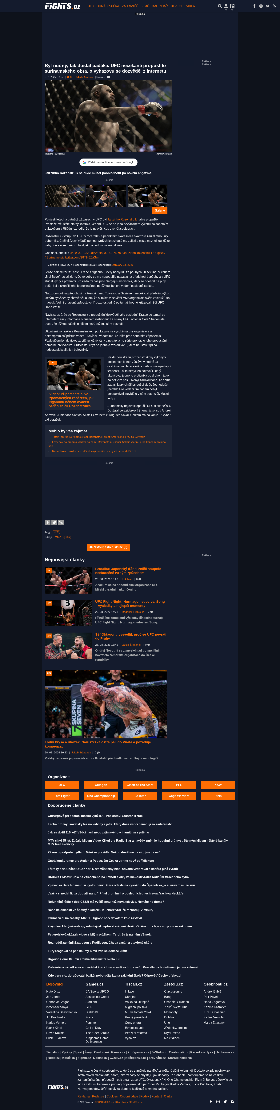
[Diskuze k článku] (108, 77)
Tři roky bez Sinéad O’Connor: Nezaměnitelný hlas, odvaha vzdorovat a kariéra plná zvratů (113, 869)
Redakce (98, 1096)
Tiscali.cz (53, 1052)
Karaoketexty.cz (201, 1052)
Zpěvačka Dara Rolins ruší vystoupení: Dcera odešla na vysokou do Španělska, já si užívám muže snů (121, 885)
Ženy (88, 1052)
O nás (168, 1096)
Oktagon (101, 785)
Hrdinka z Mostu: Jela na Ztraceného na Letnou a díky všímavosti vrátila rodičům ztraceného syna (118, 877)
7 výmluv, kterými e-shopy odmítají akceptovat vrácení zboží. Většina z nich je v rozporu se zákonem (120, 926)
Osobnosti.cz (178, 1052)
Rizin (218, 796)
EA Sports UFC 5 (97, 991)
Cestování (101, 1052)
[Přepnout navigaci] (226, 6)
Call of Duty (93, 1027)
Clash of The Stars (140, 785)
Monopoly (171, 1012)
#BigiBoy (159, 253)
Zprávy (67, 1052)
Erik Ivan (127, 579)
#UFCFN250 (112, 253)
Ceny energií (133, 1022)
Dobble (169, 1017)
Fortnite (91, 1022)
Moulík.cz (68, 1057)
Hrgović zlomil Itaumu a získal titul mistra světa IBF (84, 959)
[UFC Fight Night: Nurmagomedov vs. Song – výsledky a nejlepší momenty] (68, 613)
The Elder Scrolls (97, 1033)
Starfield (91, 1002)
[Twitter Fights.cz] (267, 6)
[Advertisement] (108, 491)
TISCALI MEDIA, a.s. (104, 1102)
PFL (179, 785)
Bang (167, 996)
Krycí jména (172, 1033)
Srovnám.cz (157, 1057)
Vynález (130, 1038)
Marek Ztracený (214, 1022)
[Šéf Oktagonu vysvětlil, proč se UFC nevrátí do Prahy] (68, 646)
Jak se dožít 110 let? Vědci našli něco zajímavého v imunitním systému (98, 832)
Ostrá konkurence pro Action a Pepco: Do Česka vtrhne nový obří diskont (101, 860)
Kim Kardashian (214, 1012)
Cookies (112, 1096)
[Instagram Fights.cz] (261, 6)
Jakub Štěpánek (131, 644)
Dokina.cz (100, 1057)
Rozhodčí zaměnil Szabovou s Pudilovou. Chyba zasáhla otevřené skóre (100, 942)
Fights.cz (84, 1057)
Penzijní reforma (136, 1033)
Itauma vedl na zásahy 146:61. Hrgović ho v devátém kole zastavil (95, 918)
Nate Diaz (53, 991)
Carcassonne (173, 991)
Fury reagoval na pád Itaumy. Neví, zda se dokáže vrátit (87, 951)
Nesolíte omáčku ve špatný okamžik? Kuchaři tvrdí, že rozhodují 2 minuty (100, 910)
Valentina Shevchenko (61, 1012)
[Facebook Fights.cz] (254, 6)
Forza (89, 1017)
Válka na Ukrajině (137, 1002)
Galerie (160, 210)
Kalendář (160, 6)
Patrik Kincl (54, 1027)
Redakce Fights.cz (133, 611)
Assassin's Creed (97, 996)
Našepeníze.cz (135, 1057)
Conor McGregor (57, 1002)
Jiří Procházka (56, 1017)
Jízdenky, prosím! (175, 1027)
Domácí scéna (108, 6)
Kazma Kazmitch (215, 1007)
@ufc (73, 253)
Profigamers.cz (138, 1052)
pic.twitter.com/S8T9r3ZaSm (79, 257)
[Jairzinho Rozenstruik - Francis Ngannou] (147, 196)
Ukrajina (130, 996)
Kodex (145, 1096)
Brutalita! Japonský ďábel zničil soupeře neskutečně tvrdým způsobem (128, 571)
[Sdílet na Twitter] (54, 522)
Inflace (129, 991)
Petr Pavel (211, 996)
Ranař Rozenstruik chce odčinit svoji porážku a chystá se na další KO (94, 451)
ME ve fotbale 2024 (138, 1012)
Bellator (140, 796)
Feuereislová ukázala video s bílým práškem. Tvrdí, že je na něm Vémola (99, 934)
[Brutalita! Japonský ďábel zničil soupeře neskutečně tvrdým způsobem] (68, 580)
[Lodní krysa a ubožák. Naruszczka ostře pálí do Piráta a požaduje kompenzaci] (106, 704)
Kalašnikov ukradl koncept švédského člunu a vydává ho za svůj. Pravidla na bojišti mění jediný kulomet (123, 967)
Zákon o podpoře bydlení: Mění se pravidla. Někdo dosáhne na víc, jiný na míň (104, 852)
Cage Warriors (179, 796)
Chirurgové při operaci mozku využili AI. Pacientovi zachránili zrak (95, 815)
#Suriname (52, 257)
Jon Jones (53, 996)
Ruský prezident (136, 1017)
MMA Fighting (63, 536)
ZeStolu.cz (159, 1052)
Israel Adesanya (57, 1007)
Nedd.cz (54, 1057)
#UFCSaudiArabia (90, 253)
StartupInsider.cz (180, 1057)
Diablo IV (92, 1012)
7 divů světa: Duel (176, 1007)
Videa (190, 6)
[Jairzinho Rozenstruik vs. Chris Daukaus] (106, 196)
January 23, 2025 (123, 264)
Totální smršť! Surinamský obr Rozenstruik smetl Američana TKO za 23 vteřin (98, 436)
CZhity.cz (116, 1057)
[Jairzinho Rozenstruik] (65, 196)
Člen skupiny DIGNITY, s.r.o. (129, 1102)
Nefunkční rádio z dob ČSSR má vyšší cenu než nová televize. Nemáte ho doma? (106, 901)
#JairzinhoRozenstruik (137, 253)
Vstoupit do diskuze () (110, 547)
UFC (91, 6)
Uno (167, 1022)
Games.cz (118, 1052)
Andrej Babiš (212, 991)
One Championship (101, 796)
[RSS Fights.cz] (274, 6)
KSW (218, 785)
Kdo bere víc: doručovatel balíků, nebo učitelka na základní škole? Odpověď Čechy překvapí (114, 975)
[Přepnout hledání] (220, 6)
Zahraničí (130, 6)
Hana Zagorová (214, 1002)
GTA (89, 1007)
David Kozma (55, 1033)
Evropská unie (134, 1027)
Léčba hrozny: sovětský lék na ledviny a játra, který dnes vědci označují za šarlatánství (110, 824)
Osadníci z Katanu (176, 1002)
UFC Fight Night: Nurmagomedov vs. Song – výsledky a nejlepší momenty (130, 604)
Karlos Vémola (56, 1022)
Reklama (84, 1096)
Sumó (145, 6)
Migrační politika (136, 1007)
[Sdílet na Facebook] (47, 522)
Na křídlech (172, 1038)
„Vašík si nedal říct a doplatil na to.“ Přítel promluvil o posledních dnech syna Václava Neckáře (115, 893)
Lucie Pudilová (56, 1038)
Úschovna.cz (225, 1052)
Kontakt (156, 1096)
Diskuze (177, 6)
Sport (78, 1052)
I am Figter (62, 796)
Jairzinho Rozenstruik (122, 219)
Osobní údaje (129, 1096)
